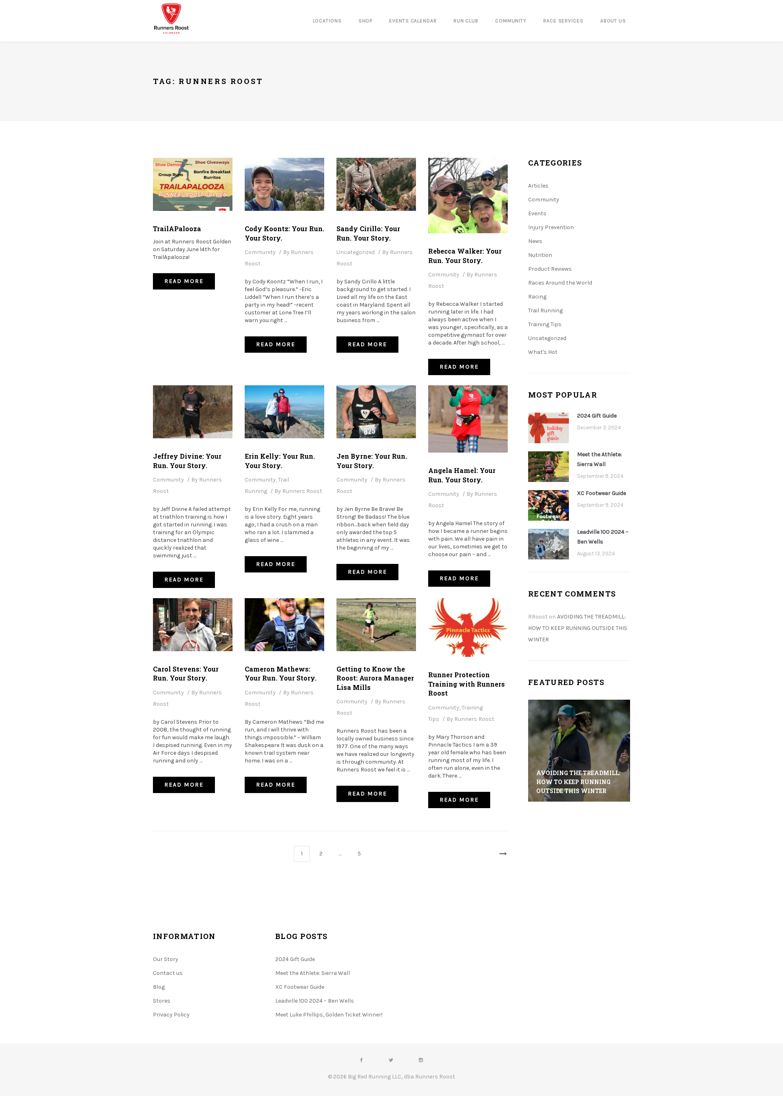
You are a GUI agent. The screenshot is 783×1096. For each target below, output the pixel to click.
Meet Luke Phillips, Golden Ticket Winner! (329, 1014)
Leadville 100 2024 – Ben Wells (602, 536)
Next (499, 854)
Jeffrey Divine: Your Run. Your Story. (187, 460)
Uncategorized (355, 252)
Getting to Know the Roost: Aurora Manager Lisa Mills (375, 678)
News (535, 241)
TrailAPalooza (177, 228)
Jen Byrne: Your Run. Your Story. (371, 460)
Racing (537, 296)
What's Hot (542, 352)
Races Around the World (560, 282)
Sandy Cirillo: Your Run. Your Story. (368, 233)
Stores (161, 1000)
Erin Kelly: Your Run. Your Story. (280, 460)
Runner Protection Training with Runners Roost (466, 683)
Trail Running (545, 310)
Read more (189, 281)
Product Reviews (550, 268)
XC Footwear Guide (601, 493)
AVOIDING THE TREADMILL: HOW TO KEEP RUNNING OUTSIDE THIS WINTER (577, 628)
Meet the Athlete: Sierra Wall (599, 459)
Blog (159, 986)
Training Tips (545, 324)
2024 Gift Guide (597, 415)
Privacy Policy (171, 1014)
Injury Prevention (551, 227)
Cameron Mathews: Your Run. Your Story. (280, 673)
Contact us (168, 973)
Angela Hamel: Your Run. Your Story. (461, 475)
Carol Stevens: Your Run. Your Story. (186, 673)
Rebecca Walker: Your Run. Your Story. (465, 255)
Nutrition (540, 255)
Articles (538, 185)
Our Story (165, 959)
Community (260, 252)
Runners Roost (302, 491)
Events (537, 213)
